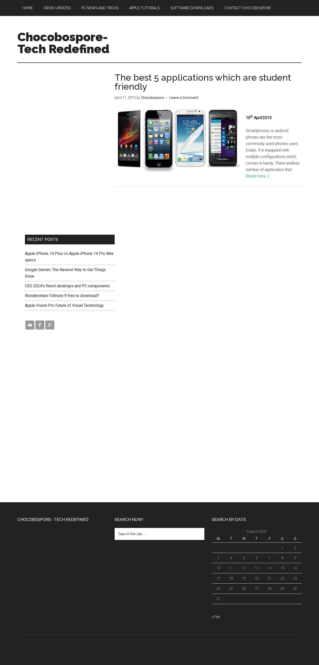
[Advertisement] (211, 34)
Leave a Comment (183, 98)
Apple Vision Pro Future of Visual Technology (64, 305)
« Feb (216, 617)
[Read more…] (257, 176)
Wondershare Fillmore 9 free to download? (62, 295)
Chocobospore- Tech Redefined (63, 43)
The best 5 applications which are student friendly (203, 82)
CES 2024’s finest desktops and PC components (67, 286)
